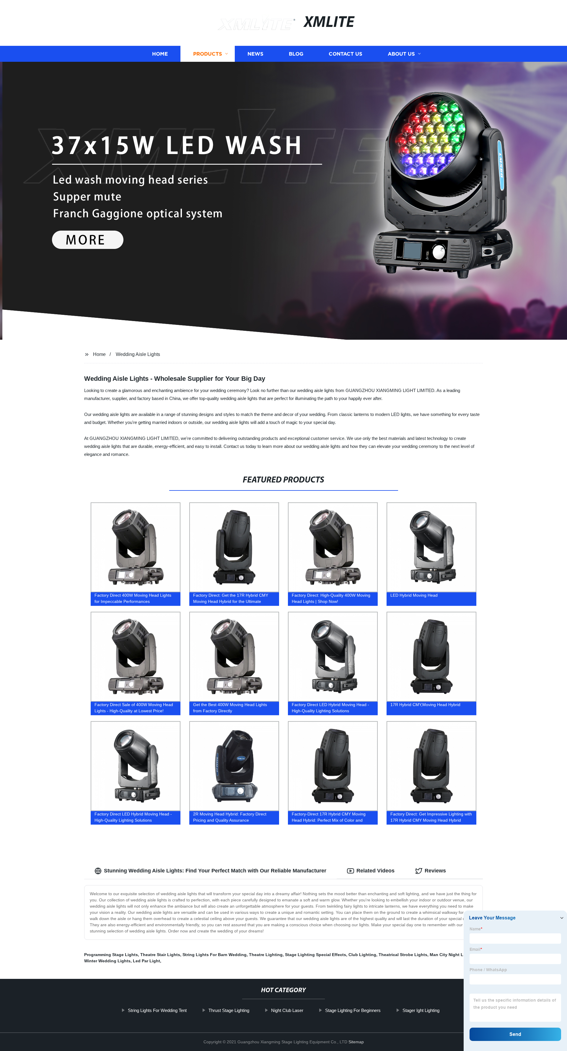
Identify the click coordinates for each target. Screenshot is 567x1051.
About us (401, 54)
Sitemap (356, 1041)
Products (207, 54)
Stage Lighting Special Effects (315, 954)
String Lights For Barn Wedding (215, 954)
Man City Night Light (450, 954)
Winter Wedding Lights (107, 960)
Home (160, 54)
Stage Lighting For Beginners (353, 1010)
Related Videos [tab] (375, 871)
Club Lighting (362, 954)
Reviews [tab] (435, 871)
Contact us (345, 54)
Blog (296, 54)
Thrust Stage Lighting (228, 1010)
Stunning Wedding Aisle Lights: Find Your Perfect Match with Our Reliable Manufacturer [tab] (215, 871)
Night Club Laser (287, 1010)
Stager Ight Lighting (421, 1010)
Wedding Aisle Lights (138, 354)
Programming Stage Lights (111, 954)
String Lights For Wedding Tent (157, 1010)
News (255, 54)
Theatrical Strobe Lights (403, 954)
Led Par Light (146, 960)
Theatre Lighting (266, 954)
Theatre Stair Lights (160, 954)
